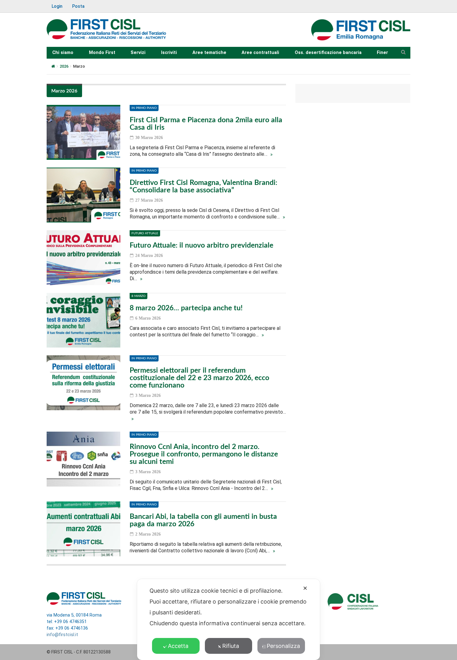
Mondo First (102, 52)
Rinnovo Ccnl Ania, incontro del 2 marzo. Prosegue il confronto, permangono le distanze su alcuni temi (204, 454)
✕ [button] (305, 588)
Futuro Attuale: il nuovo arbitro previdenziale (201, 245)
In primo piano (144, 108)
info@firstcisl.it (62, 634)
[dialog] (228, 619)
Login (57, 6)
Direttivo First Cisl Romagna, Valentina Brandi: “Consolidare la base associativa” (203, 186)
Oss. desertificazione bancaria (328, 52)
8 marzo (138, 296)
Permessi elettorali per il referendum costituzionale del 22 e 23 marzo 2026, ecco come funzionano (199, 378)
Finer (382, 52)
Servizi (138, 52)
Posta (78, 6)
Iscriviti (169, 52)
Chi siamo (62, 52)
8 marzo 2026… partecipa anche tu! (186, 308)
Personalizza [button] (283, 646)
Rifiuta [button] (230, 646)
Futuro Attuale (145, 233)
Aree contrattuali (260, 52)
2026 (64, 66)
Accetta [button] (178, 646)
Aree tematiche (209, 52)
